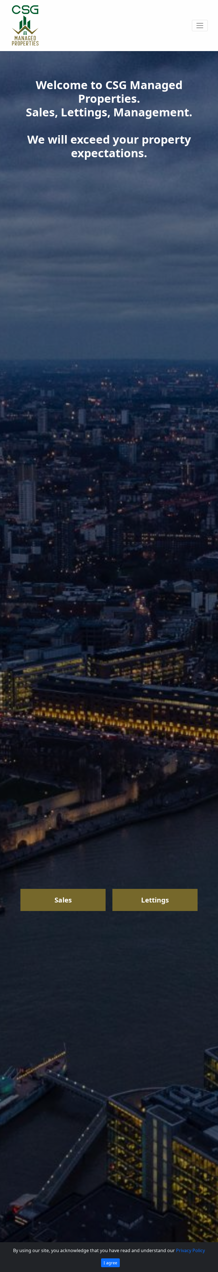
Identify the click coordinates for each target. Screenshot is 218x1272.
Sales (63, 899)
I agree (110, 1262)
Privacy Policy (190, 1250)
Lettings (155, 899)
